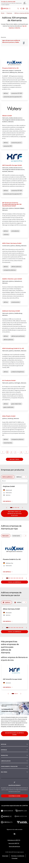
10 (22, 627)
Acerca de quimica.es (14, 846)
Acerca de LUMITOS (14, 843)
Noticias (3, 744)
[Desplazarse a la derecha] (25, 477)
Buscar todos (14, 459)
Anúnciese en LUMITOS (14, 840)
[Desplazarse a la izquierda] (23, 477)
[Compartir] (21, 9)
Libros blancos (6, 761)
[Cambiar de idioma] (23, 9)
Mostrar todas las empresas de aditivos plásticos (14, 513)
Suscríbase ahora (14, 796)
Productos (4, 755)
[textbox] (14, 481)
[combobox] (14, 480)
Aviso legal (5, 856)
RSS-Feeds (4, 772)
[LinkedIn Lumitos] (14, 834)
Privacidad (14, 858)
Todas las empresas (14, 582)
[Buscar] (18, 9)
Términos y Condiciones (17, 856)
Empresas (4, 749)
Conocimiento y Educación (9, 766)
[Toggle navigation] (27, 9)
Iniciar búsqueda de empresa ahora (14, 733)
